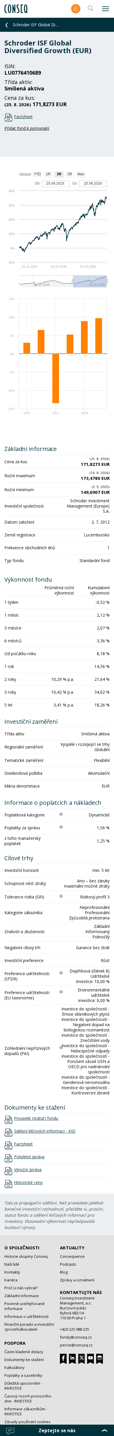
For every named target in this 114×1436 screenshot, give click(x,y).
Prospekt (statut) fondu (36, 1118)
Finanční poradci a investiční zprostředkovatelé (29, 1327)
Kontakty (12, 1272)
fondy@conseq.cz (76, 1337)
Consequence (72, 1256)
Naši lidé (11, 1264)
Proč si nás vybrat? (21, 1287)
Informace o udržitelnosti (26, 1316)
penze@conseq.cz (76, 1345)
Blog (64, 1272)
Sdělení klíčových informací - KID (44, 1131)
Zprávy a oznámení (77, 1280)
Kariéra (11, 1280)
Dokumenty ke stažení (24, 1359)
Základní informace (21, 1295)
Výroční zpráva (28, 1169)
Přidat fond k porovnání (26, 128)
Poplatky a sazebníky (23, 1375)
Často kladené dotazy (23, 1351)
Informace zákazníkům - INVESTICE (25, 1411)
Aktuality (72, 1247)
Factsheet (23, 116)
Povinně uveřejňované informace (24, 1306)
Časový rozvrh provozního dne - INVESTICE (27, 1398)
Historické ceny (28, 1182)
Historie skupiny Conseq (26, 1256)
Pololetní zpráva (29, 1156)
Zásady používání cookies (27, 1421)
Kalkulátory (14, 1367)
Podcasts (68, 1264)
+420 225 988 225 (74, 1329)
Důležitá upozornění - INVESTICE (23, 1386)
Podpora (14, 1343)
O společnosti (21, 1247)
